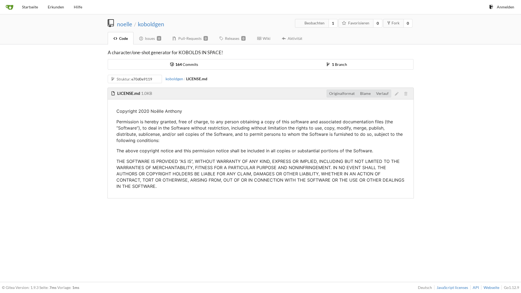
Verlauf (382, 93)
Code (123, 38)
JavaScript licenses (452, 287)
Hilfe (78, 7)
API (476, 287)
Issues (152, 38)
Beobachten (314, 23)
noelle (124, 24)
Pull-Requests (192, 38)
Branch (339, 64)
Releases (234, 38)
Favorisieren (358, 23)
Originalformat (342, 93)
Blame (365, 93)
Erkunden (56, 7)
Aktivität (295, 38)
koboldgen (151, 24)
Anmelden (505, 7)
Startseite (30, 7)
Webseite (491, 287)
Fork (395, 23)
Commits (186, 64)
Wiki (267, 38)
